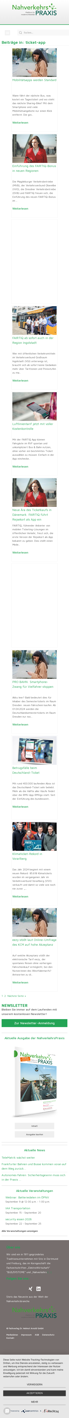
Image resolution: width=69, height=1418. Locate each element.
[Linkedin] (38, 1288)
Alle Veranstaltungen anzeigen (20, 1231)
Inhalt (34, 1126)
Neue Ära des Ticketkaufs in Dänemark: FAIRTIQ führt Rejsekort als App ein (32, 514)
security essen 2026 (18, 1219)
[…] (49, 1272)
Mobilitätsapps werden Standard (34, 80)
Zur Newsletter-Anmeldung (34, 1023)
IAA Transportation (17, 1208)
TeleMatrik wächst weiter (18, 1157)
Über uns (13, 1247)
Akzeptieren (34, 1393)
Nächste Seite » (16, 995)
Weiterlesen (20, 122)
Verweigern (34, 1384)
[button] (7, 32)
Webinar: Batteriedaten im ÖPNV (27, 1197)
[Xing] (30, 1288)
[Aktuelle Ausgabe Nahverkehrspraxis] (34, 1081)
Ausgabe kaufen (34, 1134)
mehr (34, 1401)
